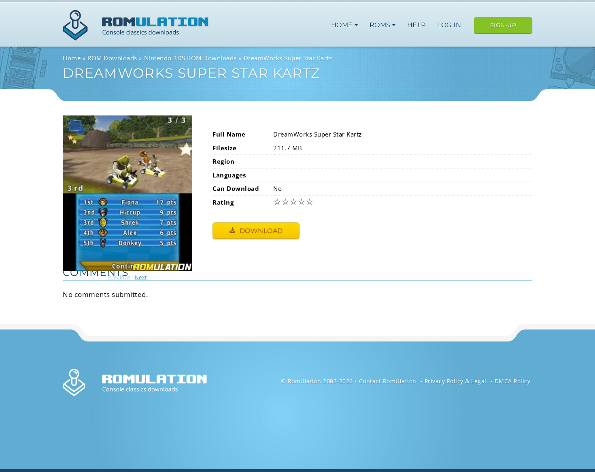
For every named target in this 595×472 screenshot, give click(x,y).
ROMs (381, 25)
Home (343, 25)
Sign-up (503, 25)
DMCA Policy (513, 381)
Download (260, 231)
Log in (449, 25)
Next (141, 277)
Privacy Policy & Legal (456, 381)
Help (416, 25)
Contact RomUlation (387, 381)
